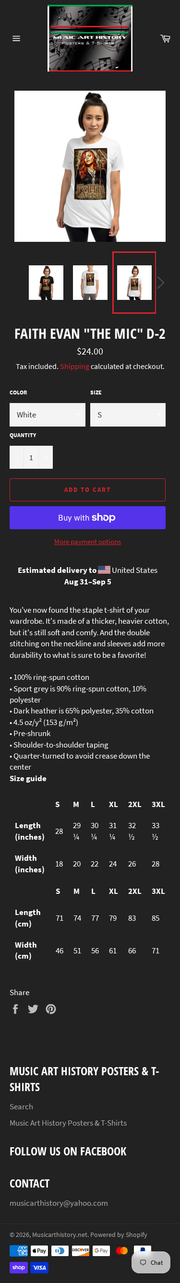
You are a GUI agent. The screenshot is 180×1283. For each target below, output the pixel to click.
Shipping (74, 366)
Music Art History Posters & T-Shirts (68, 1122)
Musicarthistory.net (59, 1235)
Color (18, 392)
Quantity (23, 435)
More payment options (87, 541)
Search (21, 1106)
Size (96, 392)
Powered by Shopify (118, 1235)
